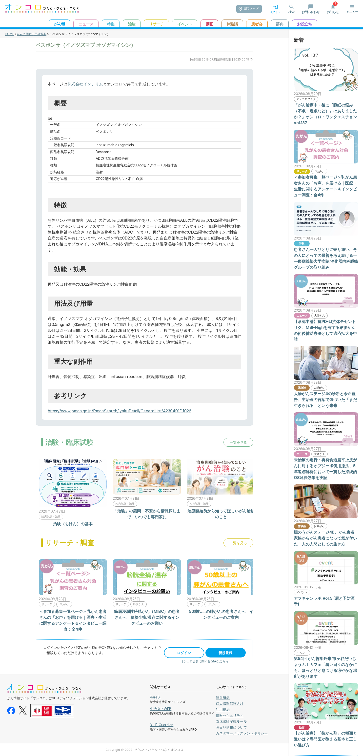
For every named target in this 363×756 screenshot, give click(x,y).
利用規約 (223, 709)
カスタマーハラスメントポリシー (242, 733)
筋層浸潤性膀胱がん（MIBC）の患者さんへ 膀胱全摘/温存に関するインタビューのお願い (147, 617)
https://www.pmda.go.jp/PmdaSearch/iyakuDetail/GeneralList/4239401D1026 (119, 410)
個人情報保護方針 (229, 703)
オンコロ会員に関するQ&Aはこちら (205, 661)
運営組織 (223, 698)
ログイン (184, 653)
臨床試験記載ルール (231, 721)
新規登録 (225, 653)
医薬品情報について (231, 727)
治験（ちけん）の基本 (73, 523)
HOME (9, 34)
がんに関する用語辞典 (31, 34)
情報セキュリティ (229, 715)
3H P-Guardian (161, 725)
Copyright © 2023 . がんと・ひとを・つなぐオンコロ (144, 750)
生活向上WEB (160, 709)
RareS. (155, 697)
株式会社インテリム (85, 83)
